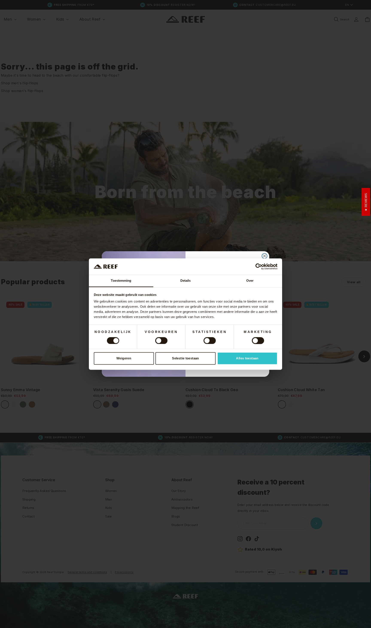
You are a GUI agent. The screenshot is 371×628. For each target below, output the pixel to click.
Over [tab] (250, 281)
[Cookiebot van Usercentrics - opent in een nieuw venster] (258, 266)
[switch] (161, 340)
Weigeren (123, 358)
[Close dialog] (264, 256)
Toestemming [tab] (121, 281)
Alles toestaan (247, 358)
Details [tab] (185, 281)
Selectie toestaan (185, 358)
